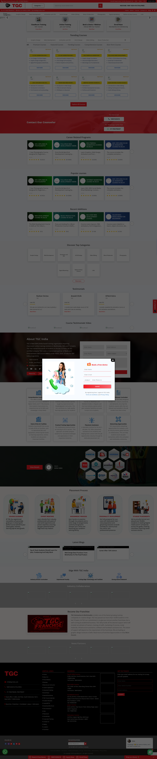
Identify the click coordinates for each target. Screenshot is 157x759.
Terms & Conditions (92, 395)
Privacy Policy (105, 395)
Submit (97, 386)
